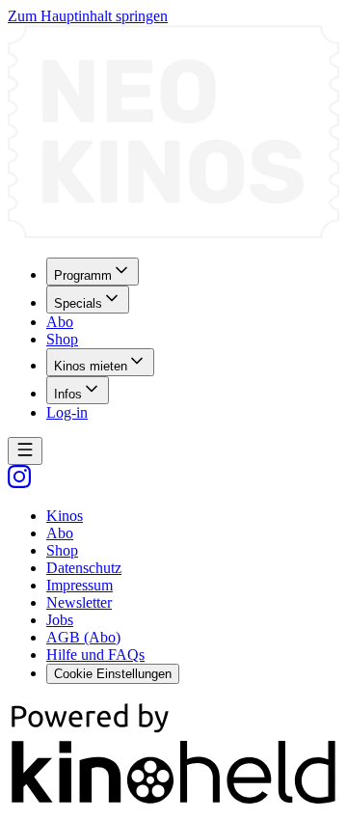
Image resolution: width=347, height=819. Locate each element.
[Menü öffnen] (25, 451)
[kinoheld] (173, 802)
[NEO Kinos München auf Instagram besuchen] (19, 483)
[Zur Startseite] (173, 133)
